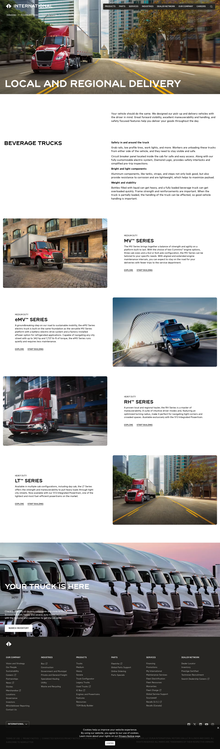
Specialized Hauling (50, 679)
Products (110, 6)
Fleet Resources (154, 683)
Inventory (186, 667)
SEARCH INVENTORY (19, 628)
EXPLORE (128, 270)
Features (80, 698)
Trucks (79, 664)
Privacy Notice (126, 736)
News (8, 683)
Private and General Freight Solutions (39, 15)
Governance (11, 698)
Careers (201, 6)
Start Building (145, 270)
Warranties (151, 686)
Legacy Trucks (83, 683)
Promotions (151, 667)
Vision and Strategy (15, 664)
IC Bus (79, 690)
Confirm (110, 743)
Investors (10, 702)
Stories (9, 687)
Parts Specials (118, 675)
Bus (43, 664)
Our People (11, 667)
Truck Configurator (85, 679)
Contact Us (11, 710)
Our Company (186, 6)
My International (154, 671)
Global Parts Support (121, 667)
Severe (79, 675)
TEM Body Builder (84, 706)
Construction (47, 667)
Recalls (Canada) (154, 706)
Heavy (79, 671)
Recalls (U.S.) (152, 702)
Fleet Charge (152, 690)
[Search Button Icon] (211, 6)
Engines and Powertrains (88, 694)
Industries (147, 6)
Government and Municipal (53, 671)
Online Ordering (118, 671)
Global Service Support (157, 694)
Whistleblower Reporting (17, 706)
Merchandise (12, 691)
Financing (150, 664)
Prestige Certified (189, 671)
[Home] (9, 643)
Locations (10, 694)
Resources (81, 702)
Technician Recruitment (192, 675)
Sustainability (12, 671)
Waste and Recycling (51, 687)
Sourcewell (151, 698)
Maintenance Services (156, 675)
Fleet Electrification (155, 679)
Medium (80, 667)
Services (133, 6)
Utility (44, 683)
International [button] (16, 724)
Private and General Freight (54, 675)
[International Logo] (29, 6)
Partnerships (12, 679)
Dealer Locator (188, 664)
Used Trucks (82, 687)
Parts (122, 6)
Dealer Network (166, 6)
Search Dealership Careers (194, 679)
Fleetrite (115, 664)
